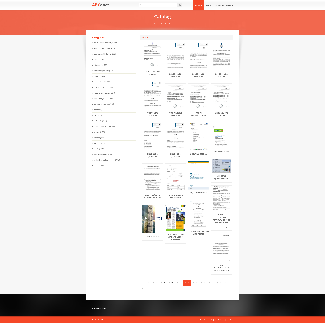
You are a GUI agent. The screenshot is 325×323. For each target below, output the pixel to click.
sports (96, 149)
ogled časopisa (152, 236)
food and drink (99, 82)
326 (219, 282)
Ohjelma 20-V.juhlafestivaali (221, 177)
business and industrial (102, 54)
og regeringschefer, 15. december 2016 (221, 267)
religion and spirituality (102, 126)
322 (187, 282)
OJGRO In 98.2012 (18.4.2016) (175, 75)
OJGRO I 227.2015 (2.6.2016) (221, 114)
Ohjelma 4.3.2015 (221, 152)
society (96, 143)
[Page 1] (143, 283)
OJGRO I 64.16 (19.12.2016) (152, 114)
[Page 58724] (143, 289)
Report (229, 320)
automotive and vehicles (103, 48)
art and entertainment (102, 43)
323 (195, 282)
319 (163, 282)
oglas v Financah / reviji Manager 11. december (175, 237)
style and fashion (100, 154)
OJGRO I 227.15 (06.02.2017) (152, 155)
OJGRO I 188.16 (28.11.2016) (175, 155)
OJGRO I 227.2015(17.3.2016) (198, 114)
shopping (97, 137)
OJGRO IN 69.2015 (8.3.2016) (221, 75)
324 (203, 282)
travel (96, 165)
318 (155, 282)
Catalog (145, 37)
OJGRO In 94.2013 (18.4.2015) (198, 75)
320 (171, 282)
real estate (98, 121)
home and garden (100, 98)
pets (95, 115)
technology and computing (104, 160)
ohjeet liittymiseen (198, 193)
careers (96, 59)
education (98, 65)
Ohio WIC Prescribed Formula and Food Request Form (221, 219)
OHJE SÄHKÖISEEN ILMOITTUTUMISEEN (152, 196)
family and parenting (102, 70)
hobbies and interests (102, 93)
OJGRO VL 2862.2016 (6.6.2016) (152, 73)
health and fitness (100, 87)
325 (211, 282)
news (96, 110)
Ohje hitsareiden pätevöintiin (175, 196)
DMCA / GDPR (219, 320)
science (96, 132)
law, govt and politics (102, 104)
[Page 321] (148, 283)
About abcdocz (206, 320)
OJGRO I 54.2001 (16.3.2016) (175, 114)
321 (179, 282)
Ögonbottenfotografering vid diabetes (198, 232)
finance (96, 76)
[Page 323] (225, 283)
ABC (100, 4)
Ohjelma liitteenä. (198, 154)
